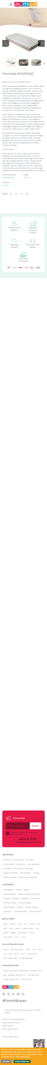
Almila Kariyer (19, 860)
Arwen (5, 924)
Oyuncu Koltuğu (25, 903)
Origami (13, 933)
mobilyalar (8, 884)
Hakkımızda (21, 864)
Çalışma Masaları (9, 894)
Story (17, 937)
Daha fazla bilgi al (23, 1056)
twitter (13, 994)
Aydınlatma (24, 971)
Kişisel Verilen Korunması (11, 1022)
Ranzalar (20, 907)
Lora (37, 928)
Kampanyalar (18, 869)
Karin (5, 928)
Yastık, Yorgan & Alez (11, 979)
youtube (23, 994)
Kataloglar (29, 869)
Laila (11, 928)
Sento (32, 933)
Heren (32, 924)
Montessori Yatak (10, 903)
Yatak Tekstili (26, 979)
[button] (41, 43)
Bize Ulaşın (30, 860)
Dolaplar (6, 898)
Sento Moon (8, 937)
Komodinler (35, 898)
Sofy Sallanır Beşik (10, 958)
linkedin (18, 994)
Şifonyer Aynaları (32, 907)
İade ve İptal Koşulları (10, 1029)
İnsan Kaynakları (33, 864)
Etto (26, 924)
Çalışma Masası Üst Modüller (29, 894)
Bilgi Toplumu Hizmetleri (28, 877)
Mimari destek (25, 873)
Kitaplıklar (25, 898)
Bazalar (18, 890)
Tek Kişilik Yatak (33, 975)
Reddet (6, 1061)
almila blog (7, 860)
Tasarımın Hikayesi (10, 877)
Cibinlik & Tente (36, 971)
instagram (3, 994)
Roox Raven (23, 933)
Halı (4, 975)
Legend (17, 928)
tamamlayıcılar (10, 965)
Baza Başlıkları (8, 890)
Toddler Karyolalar (20, 911)
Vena (23, 937)
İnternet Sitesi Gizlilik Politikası (13, 1019)
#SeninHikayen (14, 1000)
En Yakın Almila (8, 864)
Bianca (12, 924)
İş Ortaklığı (7, 869)
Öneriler (36, 873)
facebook (8, 994)
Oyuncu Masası (9, 907)
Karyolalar (15, 898)
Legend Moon (28, 928)
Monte (5, 933)
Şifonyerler (7, 911)
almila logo (11, 987)
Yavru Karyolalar (35, 911)
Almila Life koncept (10, 971)
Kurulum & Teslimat (10, 873)
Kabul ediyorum (22, 1061)
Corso (20, 924)
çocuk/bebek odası (13, 944)
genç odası (8, 918)
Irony (38, 924)
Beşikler (26, 890)
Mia (10, 954)
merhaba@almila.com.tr (26, 842)
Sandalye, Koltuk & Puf (16, 975)
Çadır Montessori (17, 949)
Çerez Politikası (8, 1026)
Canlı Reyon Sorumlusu (23, 259)
